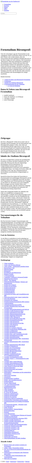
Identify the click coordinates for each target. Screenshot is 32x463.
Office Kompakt (8, 389)
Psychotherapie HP (9, 406)
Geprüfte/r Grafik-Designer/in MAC (14, 311)
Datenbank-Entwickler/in (11, 278)
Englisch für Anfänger (10, 285)
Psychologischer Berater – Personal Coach (15, 404)
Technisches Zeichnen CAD (11, 427)
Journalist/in (7, 377)
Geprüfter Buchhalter (10, 326)
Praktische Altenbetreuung (11, 393)
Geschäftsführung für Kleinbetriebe (13, 364)
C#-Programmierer (9, 275)
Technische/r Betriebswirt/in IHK (13, 426)
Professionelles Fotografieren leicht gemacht (16, 400)
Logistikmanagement (9, 386)
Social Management (9, 413)
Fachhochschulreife (9, 291)
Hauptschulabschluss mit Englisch (13, 369)
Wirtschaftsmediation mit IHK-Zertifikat (15, 438)
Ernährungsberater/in (9, 288)
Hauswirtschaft (8, 370)
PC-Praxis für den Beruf (10, 392)
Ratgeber (6, 10)
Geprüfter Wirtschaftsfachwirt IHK (13, 363)
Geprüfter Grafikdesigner (11, 331)
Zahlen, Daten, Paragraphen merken (14, 448)
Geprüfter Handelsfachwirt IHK (12, 332)
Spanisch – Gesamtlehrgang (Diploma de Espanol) (17, 415)
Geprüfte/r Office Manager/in (12, 317)
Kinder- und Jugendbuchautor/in (13, 380)
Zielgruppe (7, 81)
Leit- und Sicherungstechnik (11, 384)
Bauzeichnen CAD (9, 268)
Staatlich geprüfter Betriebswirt (12, 420)
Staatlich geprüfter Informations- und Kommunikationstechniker (14, 422)
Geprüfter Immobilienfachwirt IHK (13, 335)
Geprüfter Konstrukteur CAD (12, 349)
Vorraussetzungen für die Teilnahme (14, 84)
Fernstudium (7, 4)
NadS (7, 461)
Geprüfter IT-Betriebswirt (11, 346)
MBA (5, 9)
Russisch (6, 412)
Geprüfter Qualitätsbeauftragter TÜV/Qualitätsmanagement (12, 354)
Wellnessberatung (9, 435)
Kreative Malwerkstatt (10, 383)
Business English (8, 274)
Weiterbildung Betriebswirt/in (12, 433)
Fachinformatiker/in (9, 292)
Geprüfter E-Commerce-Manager (13, 328)
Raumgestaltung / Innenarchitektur (13, 409)
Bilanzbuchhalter (8, 269)
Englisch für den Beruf (10, 286)
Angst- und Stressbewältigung (12, 265)
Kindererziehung (8, 381)
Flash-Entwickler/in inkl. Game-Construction (16, 297)
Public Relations (8, 407)
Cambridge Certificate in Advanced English (16, 277)
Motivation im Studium (10, 458)
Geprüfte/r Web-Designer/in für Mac (14, 323)
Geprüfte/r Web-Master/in (11, 324)
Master (6, 7)
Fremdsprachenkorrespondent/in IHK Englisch (16, 301)
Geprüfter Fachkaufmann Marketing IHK (15, 329)
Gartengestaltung (8, 303)
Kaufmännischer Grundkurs (11, 378)
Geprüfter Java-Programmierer (12, 347)
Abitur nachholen (8, 263)
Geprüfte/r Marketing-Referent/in (13, 315)
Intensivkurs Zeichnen (10, 375)
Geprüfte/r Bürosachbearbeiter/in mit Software (16, 309)
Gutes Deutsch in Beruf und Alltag (13, 366)
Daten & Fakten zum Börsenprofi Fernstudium (17, 79)
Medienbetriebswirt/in (10, 387)
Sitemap (27, 461)
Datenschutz (20, 461)
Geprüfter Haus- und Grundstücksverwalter (15, 334)
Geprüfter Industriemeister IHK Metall (14, 344)
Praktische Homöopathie (10, 395)
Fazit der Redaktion (14, 85)
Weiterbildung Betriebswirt (11, 432)
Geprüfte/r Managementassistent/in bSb (14, 314)
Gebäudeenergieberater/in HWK (13, 305)
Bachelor (6, 6)
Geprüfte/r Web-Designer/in (11, 321)
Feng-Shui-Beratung (9, 298)
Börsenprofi (7, 271)
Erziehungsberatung (9, 289)
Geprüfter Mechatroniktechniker (12, 351)
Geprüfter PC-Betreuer (10, 352)
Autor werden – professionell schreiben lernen (16, 266)
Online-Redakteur (9, 390)
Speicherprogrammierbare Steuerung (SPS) (15, 418)
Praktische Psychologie (10, 397)
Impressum (13, 461)
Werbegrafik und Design (10, 436)
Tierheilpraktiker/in (9, 430)
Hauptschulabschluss (9, 367)
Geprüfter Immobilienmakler (11, 337)
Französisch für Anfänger (11, 300)
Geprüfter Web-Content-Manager (13, 361)
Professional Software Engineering (13, 398)
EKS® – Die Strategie (10, 280)
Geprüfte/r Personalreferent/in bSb (13, 320)
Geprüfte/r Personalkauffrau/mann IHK (14, 318)
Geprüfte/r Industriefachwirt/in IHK (13, 312)
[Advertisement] (16, 30)
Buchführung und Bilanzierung (12, 272)
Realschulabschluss (9, 410)
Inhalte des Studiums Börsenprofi (13, 82)
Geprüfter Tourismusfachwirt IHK (13, 357)
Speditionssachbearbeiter (10, 417)
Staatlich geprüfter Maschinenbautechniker (15, 424)
